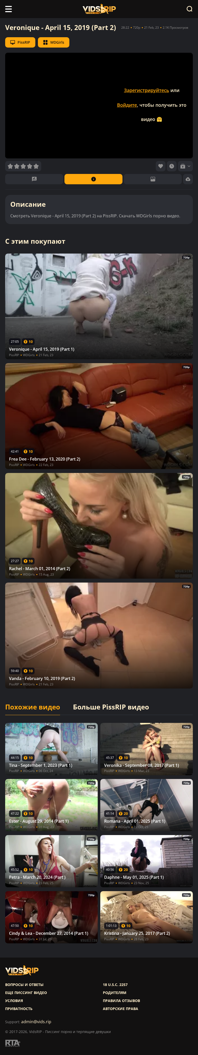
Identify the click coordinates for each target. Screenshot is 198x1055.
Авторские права (120, 1008)
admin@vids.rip (36, 1022)
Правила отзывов (121, 1000)
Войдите (127, 105)
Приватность (18, 1008)
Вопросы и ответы (24, 984)
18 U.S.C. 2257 (115, 984)
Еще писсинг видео (26, 992)
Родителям (114, 992)
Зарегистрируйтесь (146, 90)
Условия (14, 1000)
